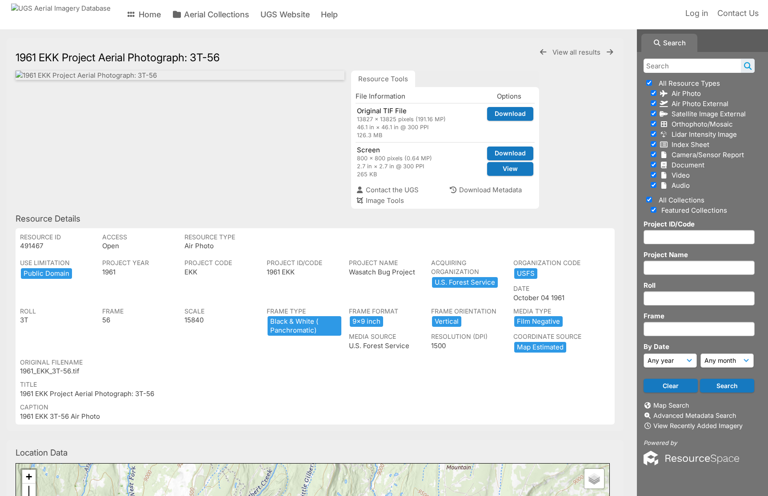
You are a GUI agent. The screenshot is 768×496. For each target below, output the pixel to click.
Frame (654, 316)
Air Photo (684, 93)
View (510, 168)
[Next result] (610, 52)
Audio (679, 185)
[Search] (748, 66)
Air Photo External (698, 103)
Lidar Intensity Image (702, 134)
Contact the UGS (391, 190)
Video (679, 175)
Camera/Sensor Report (706, 155)
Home (148, 14)
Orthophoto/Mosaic (700, 124)
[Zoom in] (29, 477)
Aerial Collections (215, 14)
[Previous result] (543, 52)
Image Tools (384, 200)
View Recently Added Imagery (698, 425)
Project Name (666, 254)
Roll (650, 285)
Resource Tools (383, 79)
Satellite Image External (707, 114)
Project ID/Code (669, 224)
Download (510, 113)
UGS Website (285, 14)
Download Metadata (489, 190)
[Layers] (594, 478)
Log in (696, 13)
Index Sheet (688, 144)
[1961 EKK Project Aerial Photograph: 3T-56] (180, 75)
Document (686, 165)
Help (329, 14)
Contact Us (738, 13)
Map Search (671, 405)
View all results (577, 52)
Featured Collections (693, 210)
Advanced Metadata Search (694, 415)
